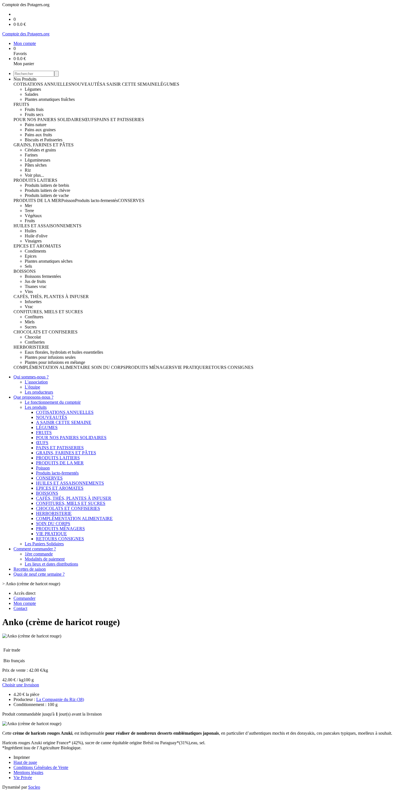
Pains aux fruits (38, 134)
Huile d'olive (36, 235)
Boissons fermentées (43, 276)
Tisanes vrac (36, 286)
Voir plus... (34, 175)
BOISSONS (24, 271)
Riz (28, 170)
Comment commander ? (34, 548)
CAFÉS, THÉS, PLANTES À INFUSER (51, 296)
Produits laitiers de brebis (47, 185)
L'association (36, 382)
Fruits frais (34, 109)
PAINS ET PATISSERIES (120, 119)
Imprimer (21, 757)
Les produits (36, 407)
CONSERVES (131, 200)
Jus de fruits (35, 281)
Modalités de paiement (45, 559)
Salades (31, 94)
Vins (29, 291)
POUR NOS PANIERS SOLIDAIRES (48, 119)
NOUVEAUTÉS (86, 84)
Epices (31, 256)
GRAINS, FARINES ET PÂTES (43, 144)
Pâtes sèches (36, 165)
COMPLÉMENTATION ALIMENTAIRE (52, 367)
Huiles (30, 230)
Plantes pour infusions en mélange (55, 362)
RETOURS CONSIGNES (229, 367)
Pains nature (35, 124)
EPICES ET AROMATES (37, 246)
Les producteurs (39, 392)
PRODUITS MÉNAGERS (150, 367)
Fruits (30, 220)
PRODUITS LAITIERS (35, 180)
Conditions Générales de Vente (40, 767)
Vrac (29, 306)
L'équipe (32, 387)
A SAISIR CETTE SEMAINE (130, 84)
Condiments (35, 251)
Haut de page (25, 762)
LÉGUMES (168, 84)
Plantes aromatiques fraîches (50, 99)
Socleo (34, 787)
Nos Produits (25, 79)
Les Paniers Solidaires (44, 543)
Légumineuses (37, 160)
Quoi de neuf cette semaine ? (39, 574)
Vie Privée (22, 777)
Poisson (68, 200)
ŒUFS (90, 119)
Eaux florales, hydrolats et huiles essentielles (64, 352)
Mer (28, 205)
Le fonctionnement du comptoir (53, 402)
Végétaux (33, 215)
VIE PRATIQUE (189, 367)
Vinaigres (33, 241)
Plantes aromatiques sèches (48, 261)
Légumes (33, 89)
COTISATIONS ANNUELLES (42, 84)
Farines (31, 155)
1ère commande (39, 554)
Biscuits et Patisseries (43, 139)
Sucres (31, 326)
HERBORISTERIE (31, 347)
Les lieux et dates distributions (51, 564)
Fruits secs (34, 114)
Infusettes (33, 301)
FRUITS (21, 104)
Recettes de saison (29, 569)
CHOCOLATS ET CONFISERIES (45, 332)
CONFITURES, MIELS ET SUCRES (48, 311)
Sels (28, 266)
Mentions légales (28, 772)
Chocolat (33, 337)
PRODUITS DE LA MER (37, 200)
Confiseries (35, 342)
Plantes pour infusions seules (50, 357)
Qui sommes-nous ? (31, 377)
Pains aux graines (40, 129)
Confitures (34, 316)
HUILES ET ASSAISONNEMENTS (47, 225)
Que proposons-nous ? (33, 397)
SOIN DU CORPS (108, 367)
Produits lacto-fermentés (96, 200)
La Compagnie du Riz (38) (60, 699)
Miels (30, 321)
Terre (29, 210)
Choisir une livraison (20, 684)
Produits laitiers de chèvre (47, 190)
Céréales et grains (40, 149)
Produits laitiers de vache (47, 195)
